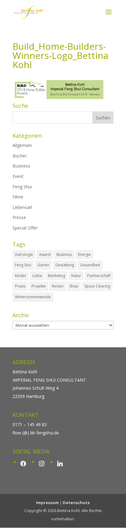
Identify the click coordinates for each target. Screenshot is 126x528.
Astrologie (24, 254)
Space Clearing (97, 286)
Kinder (20, 275)
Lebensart (22, 207)
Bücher (20, 156)
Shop (73, 286)
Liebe (37, 275)
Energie (84, 254)
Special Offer (25, 228)
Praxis (20, 286)
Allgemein (22, 145)
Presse (19, 217)
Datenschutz (76, 502)
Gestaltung (64, 265)
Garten (43, 265)
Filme (18, 197)
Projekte (38, 286)
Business (21, 166)
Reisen (57, 286)
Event (18, 176)
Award (44, 254)
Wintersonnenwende (33, 296)
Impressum (47, 502)
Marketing (56, 275)
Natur (76, 275)
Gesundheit (90, 265)
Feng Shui (22, 187)
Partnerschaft (98, 275)
